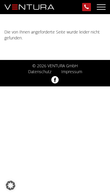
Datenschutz (39, 71)
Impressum (71, 71)
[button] (10, 185)
